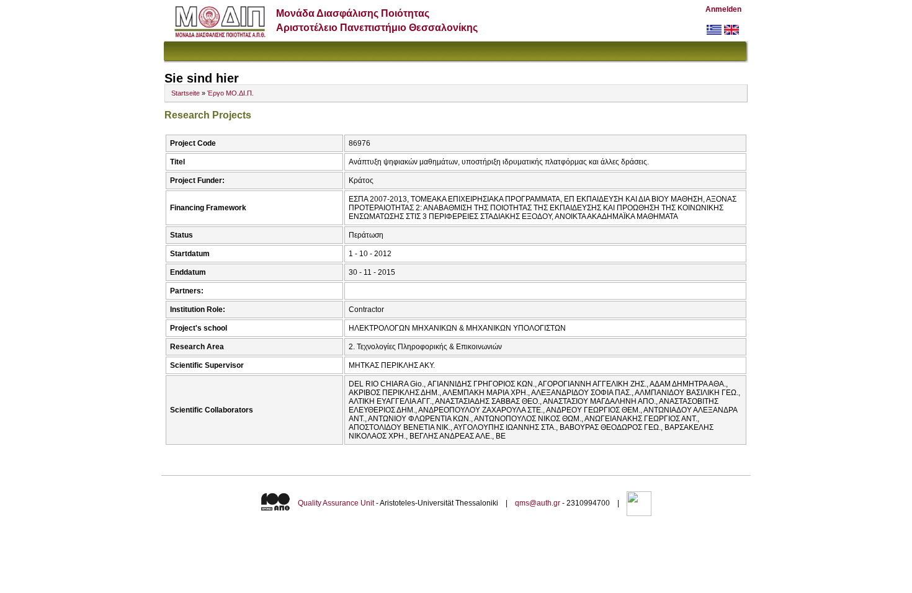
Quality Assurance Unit (336, 503)
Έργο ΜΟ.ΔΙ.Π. (230, 93)
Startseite (185, 93)
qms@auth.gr (537, 503)
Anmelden (723, 9)
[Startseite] (220, 34)
